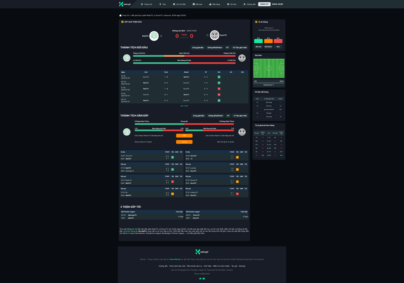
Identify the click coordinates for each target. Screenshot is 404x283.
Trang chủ (125, 15)
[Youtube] (203, 278)
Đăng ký (264, 4)
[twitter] (200, 278)
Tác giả (234, 266)
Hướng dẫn (163, 266)
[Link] (125, 4)
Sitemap (242, 266)
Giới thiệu (207, 266)
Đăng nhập (277, 4)
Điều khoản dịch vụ (194, 266)
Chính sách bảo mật (177, 266)
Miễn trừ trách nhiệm (221, 266)
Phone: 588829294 (202, 274)
